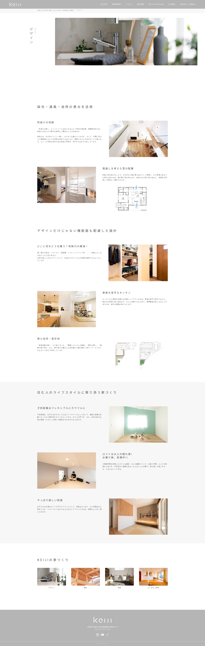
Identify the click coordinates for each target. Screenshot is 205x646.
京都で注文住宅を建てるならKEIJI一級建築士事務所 (55, 10)
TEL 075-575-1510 (102, 629)
